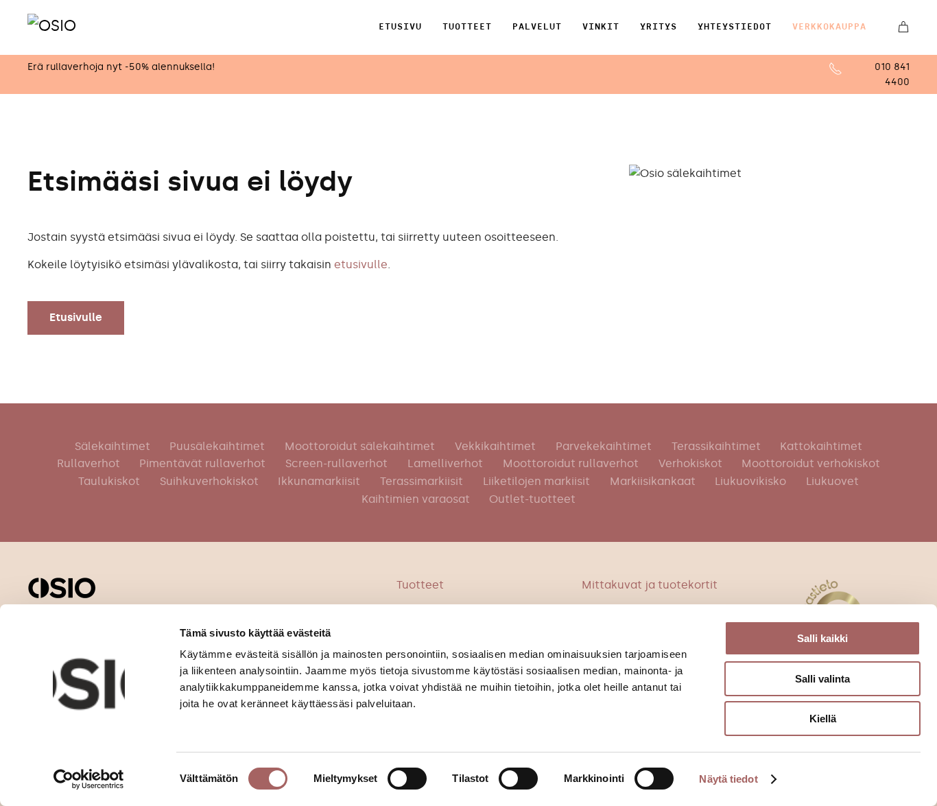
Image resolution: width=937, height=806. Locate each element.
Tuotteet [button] (467, 27)
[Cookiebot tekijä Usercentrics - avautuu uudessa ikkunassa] (89, 779)
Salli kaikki (822, 638)
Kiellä (822, 718)
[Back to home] (67, 27)
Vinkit (600, 27)
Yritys (658, 27)
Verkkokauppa (829, 27)
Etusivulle (75, 317)
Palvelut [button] (537, 27)
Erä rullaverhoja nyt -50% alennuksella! (121, 67)
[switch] (407, 779)
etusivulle (361, 264)
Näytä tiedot (728, 779)
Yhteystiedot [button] (735, 27)
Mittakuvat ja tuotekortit (649, 584)
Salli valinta (822, 679)
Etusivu (400, 27)
